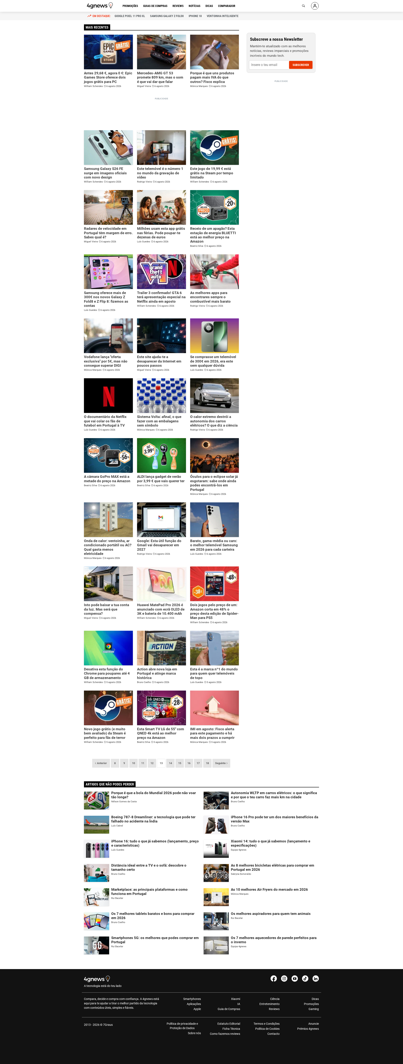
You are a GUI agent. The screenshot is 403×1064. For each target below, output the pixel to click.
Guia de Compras (229, 1009)
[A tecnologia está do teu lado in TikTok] (305, 978)
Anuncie (313, 1023)
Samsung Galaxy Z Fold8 (167, 16)
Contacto (273, 1033)
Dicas (209, 6)
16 (188, 763)
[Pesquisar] (303, 6)
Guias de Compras (155, 6)
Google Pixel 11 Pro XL (130, 16)
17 (198, 763)
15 (179, 763)
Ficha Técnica (231, 1028)
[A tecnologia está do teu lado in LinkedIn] (316, 978)
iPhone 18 (195, 16)
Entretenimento (269, 1004)
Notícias (194, 6)
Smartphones (192, 999)
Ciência (274, 999)
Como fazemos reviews (225, 1033)
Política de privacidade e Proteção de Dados (182, 1026)
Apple (197, 1009)
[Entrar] (315, 6)
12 (151, 763)
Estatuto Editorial (228, 1023)
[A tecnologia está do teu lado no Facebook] (274, 978)
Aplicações (194, 1004)
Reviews (178, 6)
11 (142, 763)
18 (207, 763)
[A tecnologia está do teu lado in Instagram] (284, 978)
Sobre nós (194, 1033)
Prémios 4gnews (308, 1028)
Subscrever (301, 65)
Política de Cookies (267, 1028)
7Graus (108, 1024)
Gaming (314, 1009)
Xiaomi (235, 999)
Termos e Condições (266, 1023)
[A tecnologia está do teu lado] (100, 5)
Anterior (102, 763)
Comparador (226, 6)
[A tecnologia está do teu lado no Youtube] (295, 978)
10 (133, 763)
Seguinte (220, 763)
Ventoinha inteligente (222, 16)
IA (238, 1004)
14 (170, 763)
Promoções (130, 6)
